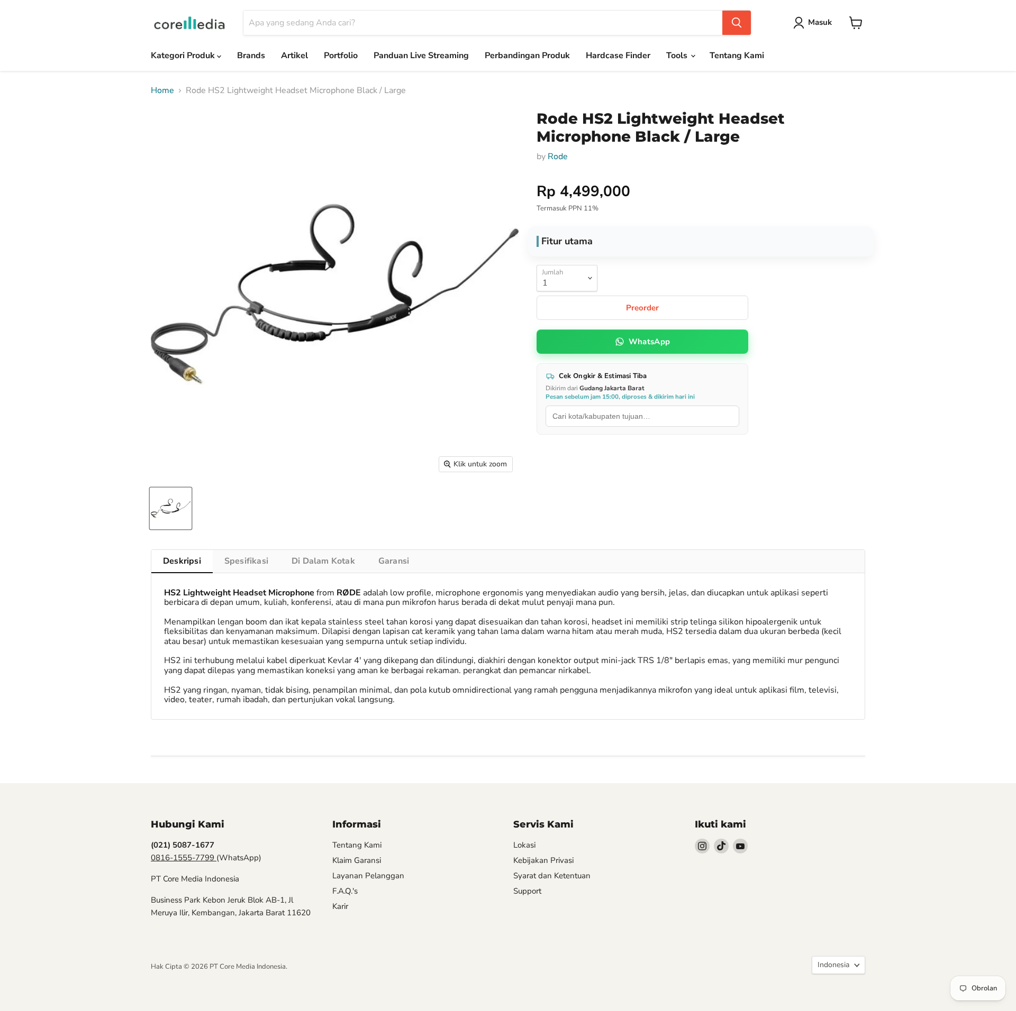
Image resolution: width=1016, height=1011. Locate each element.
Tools (678, 55)
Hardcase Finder (618, 55)
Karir (340, 906)
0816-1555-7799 (183, 857)
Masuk (820, 22)
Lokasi (524, 845)
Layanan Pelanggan (368, 875)
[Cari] (736, 23)
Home (162, 90)
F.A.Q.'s (345, 891)
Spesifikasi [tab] (246, 561)
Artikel (294, 55)
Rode (558, 156)
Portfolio (341, 55)
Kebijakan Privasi (543, 860)
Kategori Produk (184, 55)
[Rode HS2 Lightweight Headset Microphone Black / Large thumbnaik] (171, 508)
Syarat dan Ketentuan (552, 875)
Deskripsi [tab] (182, 561)
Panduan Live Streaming (421, 55)
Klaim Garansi (356, 860)
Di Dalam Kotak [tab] (323, 561)
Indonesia (833, 965)
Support (527, 891)
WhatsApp (649, 341)
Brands (251, 55)
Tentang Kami (737, 55)
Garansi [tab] (393, 561)
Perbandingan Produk (527, 55)
